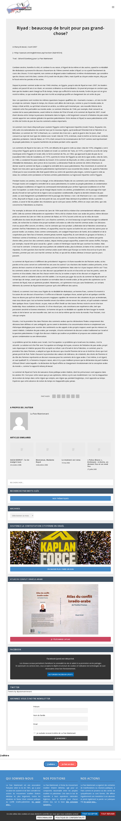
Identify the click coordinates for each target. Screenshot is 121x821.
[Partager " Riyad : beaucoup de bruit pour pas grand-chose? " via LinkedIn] (68, 396)
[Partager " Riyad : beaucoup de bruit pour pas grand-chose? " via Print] (77, 396)
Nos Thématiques (61, 498)
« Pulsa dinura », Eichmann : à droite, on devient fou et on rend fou (97, 463)
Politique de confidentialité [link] (70, 817)
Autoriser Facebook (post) (60, 674)
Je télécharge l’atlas (60, 639)
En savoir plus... (90, 802)
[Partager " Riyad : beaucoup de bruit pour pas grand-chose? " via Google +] (63, 396)
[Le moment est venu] (73, 450)
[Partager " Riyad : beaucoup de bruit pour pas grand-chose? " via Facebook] (54, 396)
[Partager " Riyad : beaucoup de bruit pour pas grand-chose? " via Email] (73, 396)
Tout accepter (89, 814)
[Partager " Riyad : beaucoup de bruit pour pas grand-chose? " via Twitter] (58, 396)
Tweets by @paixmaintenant (20, 691)
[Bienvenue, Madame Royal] (47, 450)
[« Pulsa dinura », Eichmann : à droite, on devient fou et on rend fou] (99, 450)
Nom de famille (39, 715)
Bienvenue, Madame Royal (45, 461)
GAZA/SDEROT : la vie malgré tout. (19, 461)
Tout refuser (108, 814)
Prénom (36, 706)
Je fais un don (68, 764)
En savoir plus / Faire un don (61, 569)
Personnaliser (44, 817)
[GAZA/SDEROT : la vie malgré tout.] (22, 450)
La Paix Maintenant (39, 413)
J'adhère (51, 764)
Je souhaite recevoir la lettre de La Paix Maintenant (56, 733)
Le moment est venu (71, 460)
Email (35, 724)
